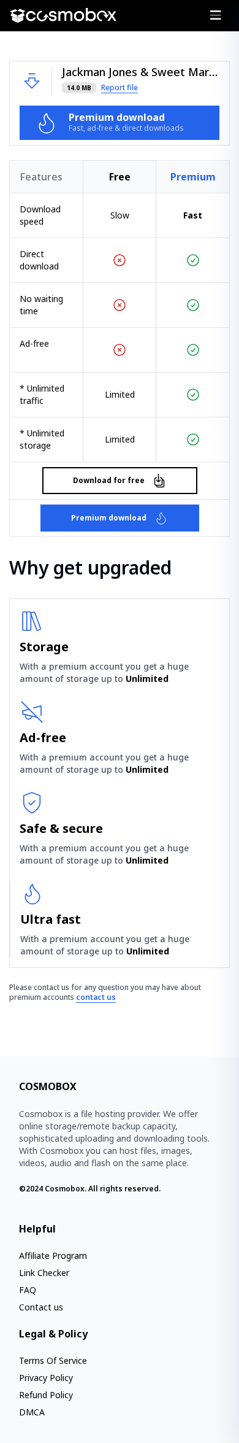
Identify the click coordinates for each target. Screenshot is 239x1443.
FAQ (27, 1290)
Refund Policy (46, 1395)
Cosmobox (65, 1188)
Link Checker (44, 1273)
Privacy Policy (46, 1377)
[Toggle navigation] (215, 15)
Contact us (41, 1307)
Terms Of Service (53, 1360)
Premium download (108, 518)
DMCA (32, 1412)
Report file (119, 88)
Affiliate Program (53, 1255)
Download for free (109, 480)
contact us (96, 997)
